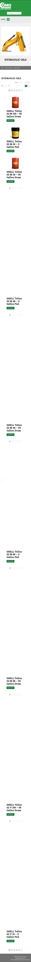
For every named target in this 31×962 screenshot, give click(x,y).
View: (2, 85)
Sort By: (16, 82)
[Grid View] (26, 86)
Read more (10, 120)
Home (2, 67)
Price (21, 82)
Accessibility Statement (16, 959)
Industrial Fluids (8, 67)
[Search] (22, 13)
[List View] (28, 86)
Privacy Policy (26, 959)
